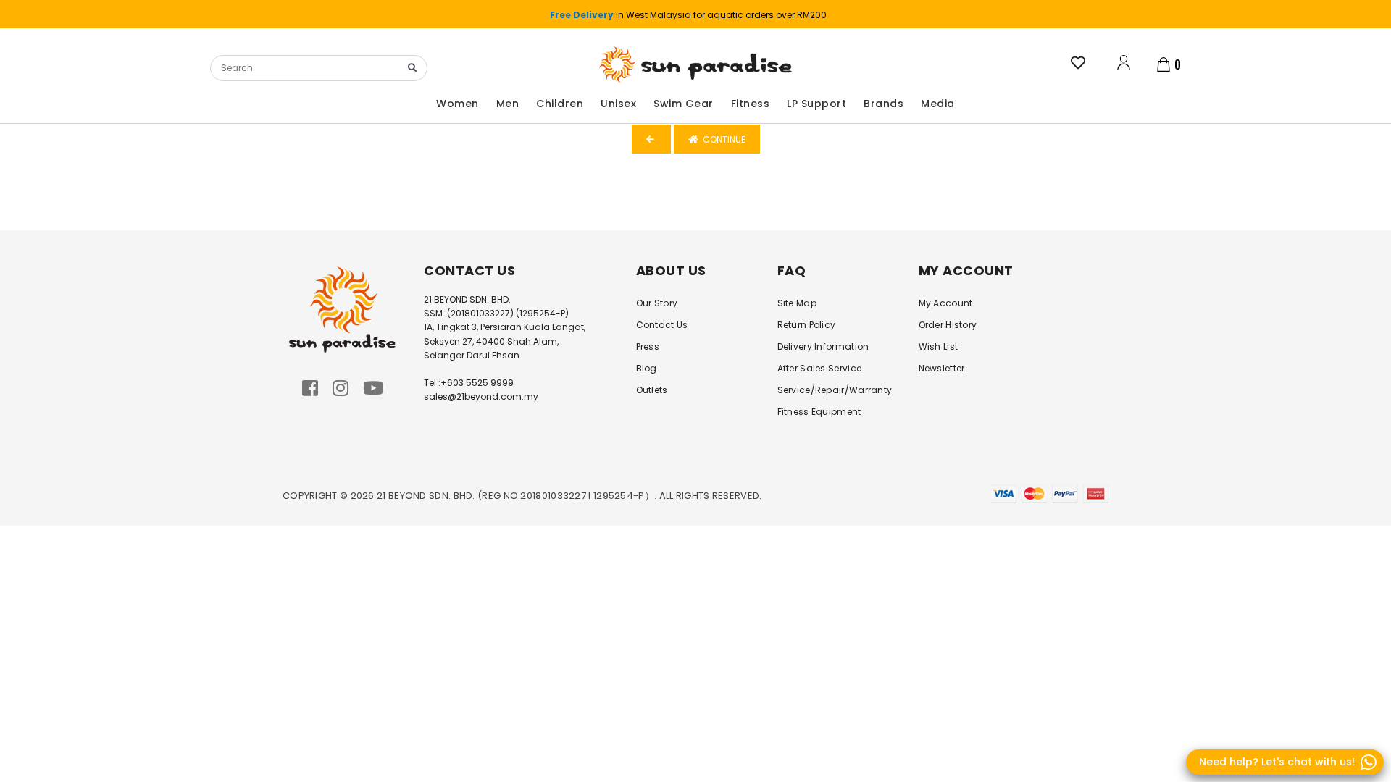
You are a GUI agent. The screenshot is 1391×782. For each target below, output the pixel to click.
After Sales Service (819, 368)
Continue (721, 139)
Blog (646, 368)
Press (648, 346)
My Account (946, 303)
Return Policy (806, 325)
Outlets (652, 390)
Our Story (657, 303)
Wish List (938, 346)
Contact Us (662, 325)
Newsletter (942, 368)
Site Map (796, 303)
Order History (948, 325)
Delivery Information (823, 346)
